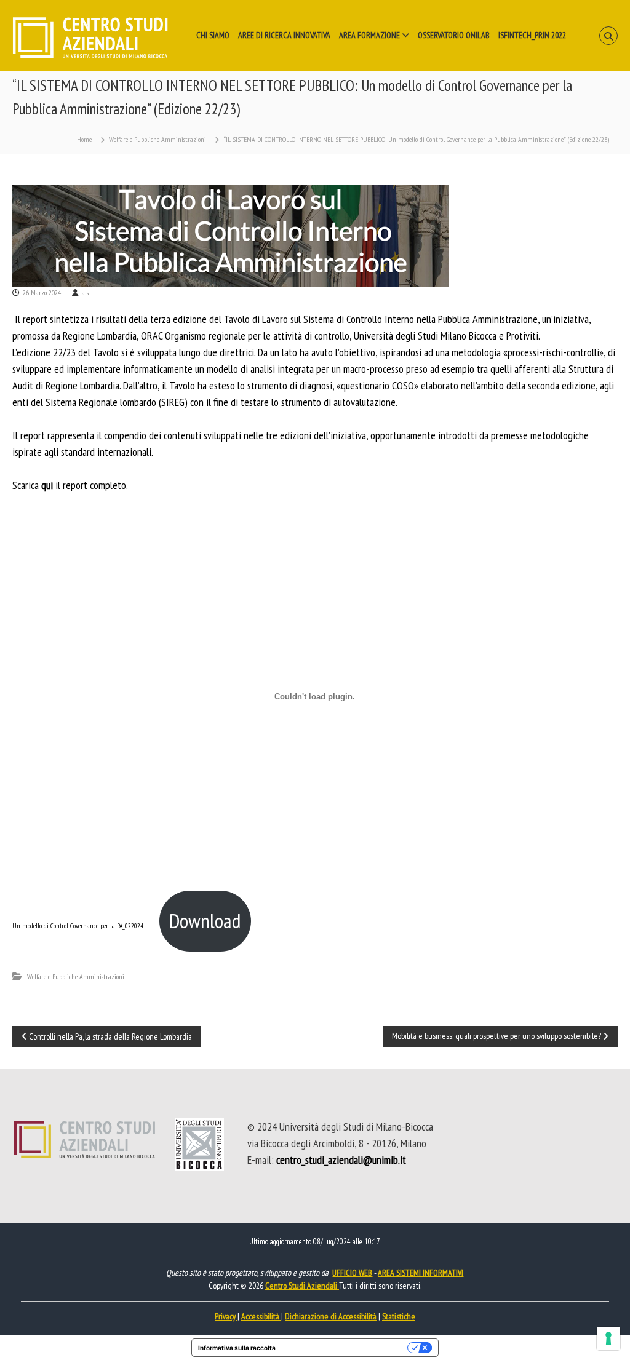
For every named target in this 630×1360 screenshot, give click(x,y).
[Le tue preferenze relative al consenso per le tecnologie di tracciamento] (608, 1338)
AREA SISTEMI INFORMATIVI (420, 1272)
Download (205, 920)
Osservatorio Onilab (454, 35)
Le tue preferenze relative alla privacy (345, 1347)
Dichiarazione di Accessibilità (331, 1316)
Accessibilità (261, 1316)
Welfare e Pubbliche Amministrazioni (157, 139)
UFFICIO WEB (352, 1272)
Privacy (226, 1316)
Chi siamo (212, 35)
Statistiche (398, 1316)
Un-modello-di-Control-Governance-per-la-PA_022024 (77, 925)
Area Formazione (369, 35)
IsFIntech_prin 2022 (532, 35)
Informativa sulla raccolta (237, 1347)
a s (85, 292)
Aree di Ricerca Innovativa (284, 35)
